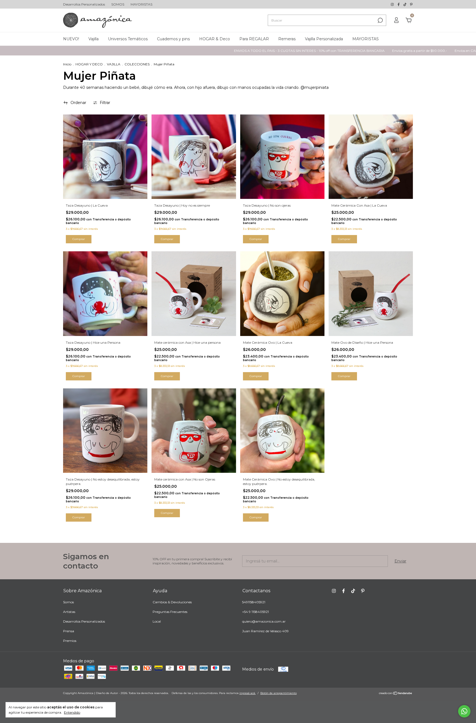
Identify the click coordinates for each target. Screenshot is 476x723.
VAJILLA (113, 64)
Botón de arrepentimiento (278, 693)
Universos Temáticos (128, 38)
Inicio (67, 64)
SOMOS (117, 4)
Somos (68, 602)
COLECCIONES (137, 64)
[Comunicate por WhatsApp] (464, 711)
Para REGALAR (254, 38)
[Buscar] (380, 20)
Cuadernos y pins (173, 38)
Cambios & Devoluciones (172, 602)
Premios (69, 641)
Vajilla (93, 38)
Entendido (72, 712)
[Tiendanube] (395, 693)
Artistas (69, 612)
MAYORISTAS (141, 4)
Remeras (287, 38)
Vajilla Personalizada (324, 38)
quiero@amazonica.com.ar (264, 621)
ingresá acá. (247, 693)
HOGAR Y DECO (89, 64)
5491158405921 (253, 602)
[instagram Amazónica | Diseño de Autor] (393, 4)
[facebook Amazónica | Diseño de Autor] (399, 4)
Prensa (68, 631)
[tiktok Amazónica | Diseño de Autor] (405, 4)
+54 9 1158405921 (255, 612)
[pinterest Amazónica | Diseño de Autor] (411, 4)
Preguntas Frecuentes (170, 612)
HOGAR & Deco (214, 38)
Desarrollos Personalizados (84, 4)
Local (157, 621)
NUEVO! (71, 38)
